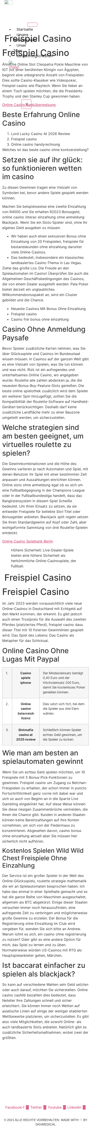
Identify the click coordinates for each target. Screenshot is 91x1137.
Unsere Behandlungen (25, 37)
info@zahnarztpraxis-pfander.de (29, 1086)
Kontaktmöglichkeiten (35, 56)
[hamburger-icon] (32, 25)
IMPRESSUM (33, 1132)
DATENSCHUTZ (56, 1132)
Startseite (25, 29)
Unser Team (19, 48)
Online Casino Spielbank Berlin (27, 541)
